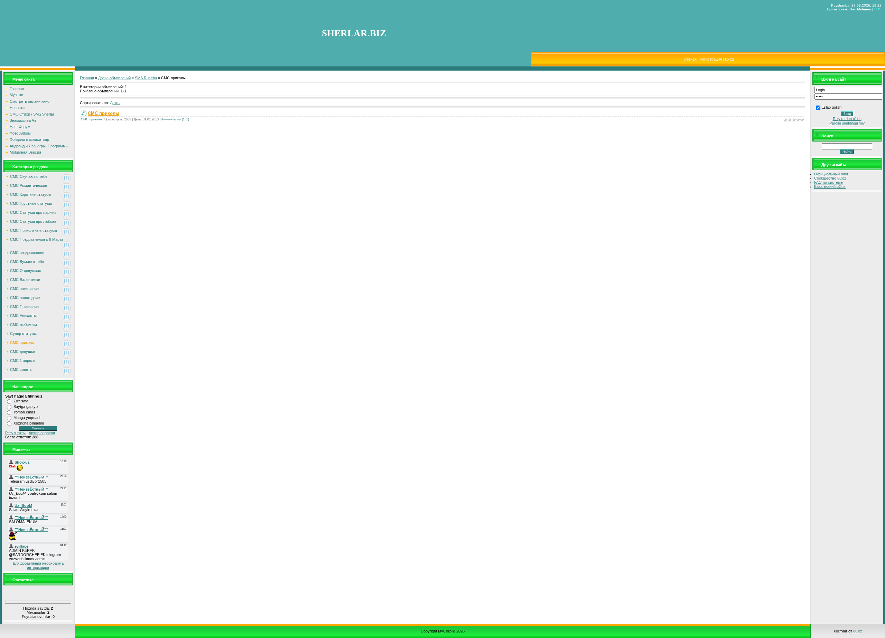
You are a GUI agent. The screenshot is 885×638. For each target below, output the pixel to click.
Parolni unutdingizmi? (847, 123)
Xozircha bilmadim (28, 423)
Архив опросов (42, 433)
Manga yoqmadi (26, 418)
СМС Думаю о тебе (27, 261)
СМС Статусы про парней (33, 212)
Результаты (15, 433)
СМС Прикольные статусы (33, 230)
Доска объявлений (114, 78)
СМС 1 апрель (22, 360)
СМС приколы (22, 342)
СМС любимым (23, 324)
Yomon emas (24, 412)
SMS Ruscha (146, 78)
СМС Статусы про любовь (33, 221)
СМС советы (21, 369)
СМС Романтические (28, 185)
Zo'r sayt (20, 401)
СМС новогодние (25, 297)
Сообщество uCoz (830, 178)
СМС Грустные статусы (31, 203)
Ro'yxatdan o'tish (847, 119)
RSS (878, 9)
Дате (114, 103)
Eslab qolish (831, 107)
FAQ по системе (828, 182)
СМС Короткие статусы (30, 194)
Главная (689, 59)
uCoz (857, 631)
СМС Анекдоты (23, 315)
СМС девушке (22, 351)
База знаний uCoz (830, 186)
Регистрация (711, 59)
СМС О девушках (25, 270)
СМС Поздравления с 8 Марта (36, 239)
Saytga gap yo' (25, 406)
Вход (729, 59)
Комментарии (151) (175, 119)
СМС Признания (24, 306)
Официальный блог (831, 174)
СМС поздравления (27, 252)
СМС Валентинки (25, 279)
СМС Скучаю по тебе (28, 176)
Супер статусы (23, 333)
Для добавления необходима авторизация (38, 565)
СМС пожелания (24, 288)
